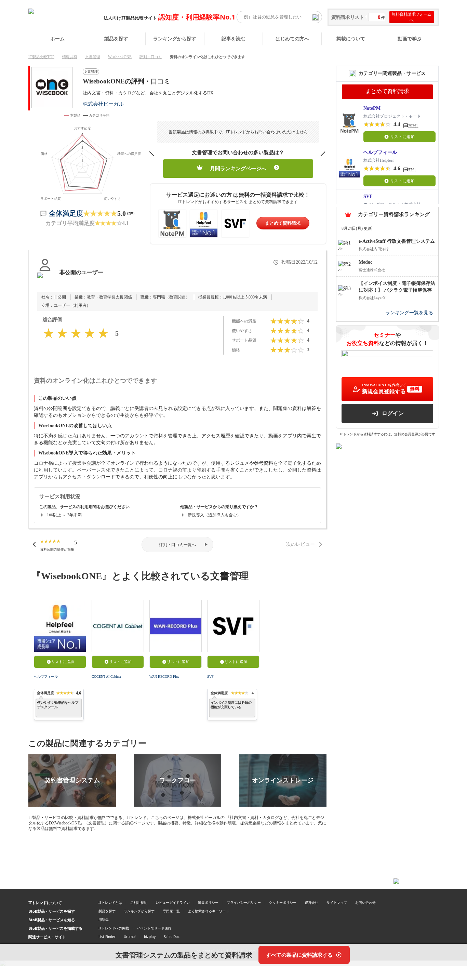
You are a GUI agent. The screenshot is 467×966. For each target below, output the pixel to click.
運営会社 (311, 902)
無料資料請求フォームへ (411, 17)
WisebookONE (120, 57)
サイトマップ (336, 902)
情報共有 (69, 57)
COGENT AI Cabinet (106, 676)
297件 (413, 125)
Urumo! (130, 936)
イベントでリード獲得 (154, 928)
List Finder (107, 936)
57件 (412, 170)
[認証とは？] (45, 279)
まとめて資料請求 (283, 223)
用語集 (103, 919)
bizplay (150, 936)
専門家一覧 (171, 911)
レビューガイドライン (173, 902)
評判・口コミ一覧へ (177, 544)
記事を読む (233, 38)
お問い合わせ (365, 902)
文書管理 (92, 57)
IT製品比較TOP (41, 57)
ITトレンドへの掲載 (113, 928)
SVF (210, 676)
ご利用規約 (138, 902)
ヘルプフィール (46, 676)
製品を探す (116, 38)
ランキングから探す (174, 38)
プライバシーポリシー (244, 902)
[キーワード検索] (315, 17)
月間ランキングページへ (238, 168)
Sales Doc (171, 936)
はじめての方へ (292, 38)
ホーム (57, 38)
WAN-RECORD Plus (164, 676)
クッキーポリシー (282, 902)
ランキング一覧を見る (409, 312)
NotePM (372, 108)
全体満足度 (66, 213)
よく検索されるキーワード (208, 911)
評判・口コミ (150, 57)
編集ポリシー (208, 902)
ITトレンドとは (110, 902)
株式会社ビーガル (103, 104)
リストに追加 (62, 662)
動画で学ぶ (410, 38)
